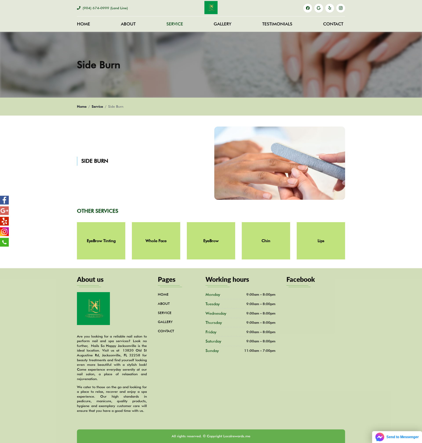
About (128, 24)
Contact (333, 24)
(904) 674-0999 (105, 8)
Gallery (222, 24)
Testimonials (277, 24)
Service (174, 24)
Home (83, 24)
